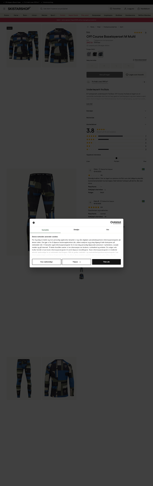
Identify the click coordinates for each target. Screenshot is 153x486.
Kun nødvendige (46, 262)
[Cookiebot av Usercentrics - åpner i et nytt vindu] (112, 222)
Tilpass (75, 262)
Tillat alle (106, 262)
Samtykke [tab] (45, 230)
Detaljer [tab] (76, 229)
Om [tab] (107, 229)
